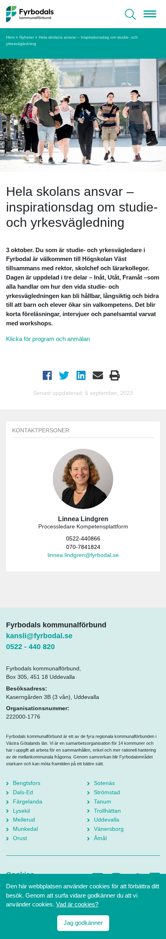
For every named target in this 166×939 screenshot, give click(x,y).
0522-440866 (83, 539)
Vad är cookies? (77, 904)
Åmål (100, 838)
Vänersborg (109, 829)
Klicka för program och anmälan (48, 338)
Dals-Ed (23, 792)
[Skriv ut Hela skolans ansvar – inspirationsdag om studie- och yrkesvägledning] (114, 375)
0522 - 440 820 (30, 647)
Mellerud (24, 819)
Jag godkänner (83, 922)
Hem (10, 37)
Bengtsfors (26, 783)
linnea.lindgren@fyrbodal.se (83, 555)
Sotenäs (104, 783)
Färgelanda (27, 801)
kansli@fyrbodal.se (39, 636)
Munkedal (25, 829)
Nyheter (26, 37)
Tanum (102, 801)
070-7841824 (83, 547)
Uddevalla (106, 819)
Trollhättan (107, 810)
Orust (20, 838)
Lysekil (21, 810)
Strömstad (107, 792)
